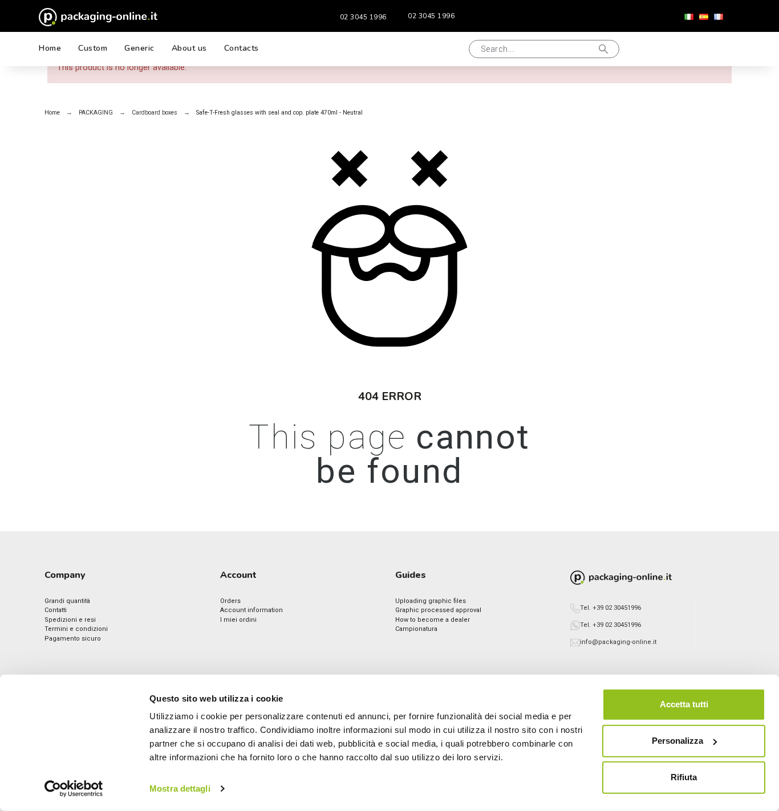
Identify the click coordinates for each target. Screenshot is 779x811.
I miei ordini (238, 619)
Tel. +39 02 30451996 (610, 608)
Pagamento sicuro (72, 638)
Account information (251, 610)
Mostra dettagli (179, 788)
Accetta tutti (684, 704)
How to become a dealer (432, 619)
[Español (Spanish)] (703, 17)
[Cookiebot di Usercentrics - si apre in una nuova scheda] (74, 788)
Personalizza (677, 740)
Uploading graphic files (430, 601)
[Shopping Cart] (717, 49)
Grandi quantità (67, 601)
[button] (448, 49)
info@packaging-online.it (618, 642)
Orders (230, 601)
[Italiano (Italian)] (688, 17)
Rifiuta (684, 777)
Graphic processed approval (438, 610)
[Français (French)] (718, 17)
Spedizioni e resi (70, 619)
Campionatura (416, 629)
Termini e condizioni (76, 629)
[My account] (680, 48)
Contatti (55, 610)
